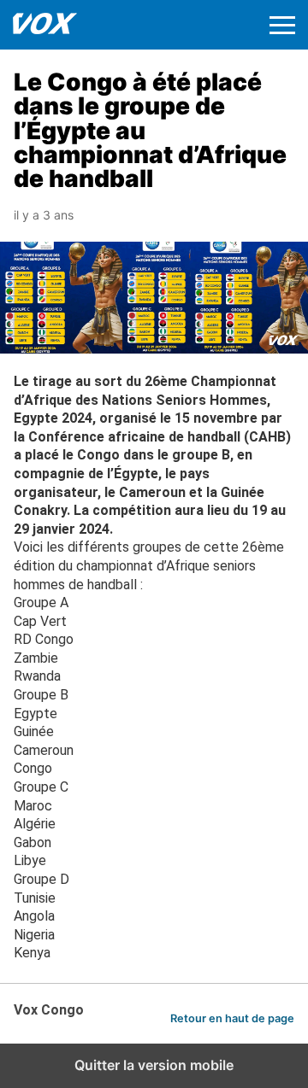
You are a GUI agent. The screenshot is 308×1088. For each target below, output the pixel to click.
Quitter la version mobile (154, 1064)
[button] (282, 25)
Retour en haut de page (232, 1018)
